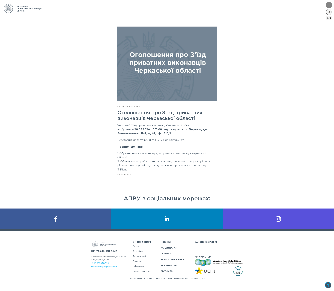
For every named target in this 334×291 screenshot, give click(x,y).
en (329, 17)
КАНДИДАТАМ (169, 248)
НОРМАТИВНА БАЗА (172, 259)
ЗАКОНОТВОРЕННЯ (206, 242)
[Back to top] (328, 285)
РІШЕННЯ (166, 253)
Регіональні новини (128, 106)
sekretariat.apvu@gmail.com (104, 267)
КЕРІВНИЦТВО (169, 265)
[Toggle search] (329, 12)
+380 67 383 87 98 (100, 263)
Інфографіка (138, 266)
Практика (137, 261)
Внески (136, 246)
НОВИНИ (166, 242)
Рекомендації (139, 256)
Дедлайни (138, 251)
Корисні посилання (142, 271)
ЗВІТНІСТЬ (166, 271)
